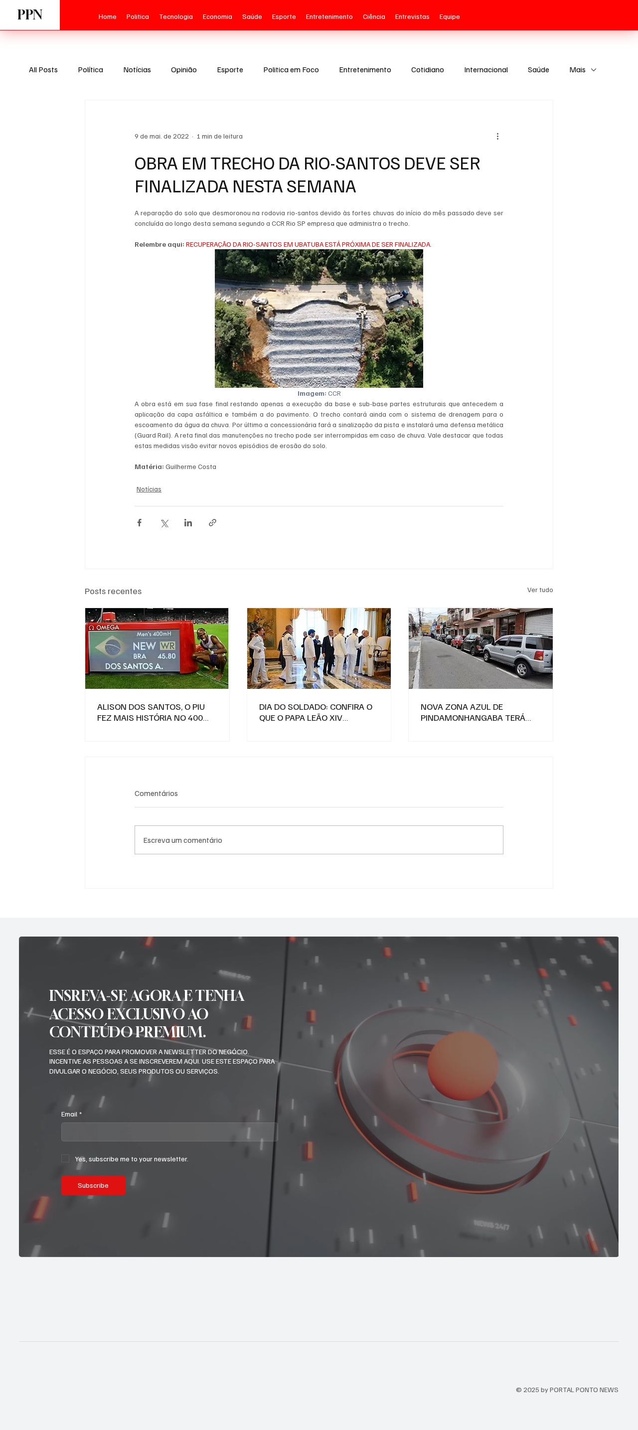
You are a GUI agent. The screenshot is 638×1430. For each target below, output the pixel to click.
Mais (577, 69)
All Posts (43, 69)
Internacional (486, 69)
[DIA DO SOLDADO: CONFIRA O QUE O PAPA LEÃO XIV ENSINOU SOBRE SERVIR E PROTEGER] (319, 648)
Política (90, 69)
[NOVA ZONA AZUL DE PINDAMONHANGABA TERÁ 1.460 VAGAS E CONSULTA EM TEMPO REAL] (481, 648)
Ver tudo (540, 589)
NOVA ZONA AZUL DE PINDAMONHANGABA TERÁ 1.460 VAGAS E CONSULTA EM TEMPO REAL (478, 712)
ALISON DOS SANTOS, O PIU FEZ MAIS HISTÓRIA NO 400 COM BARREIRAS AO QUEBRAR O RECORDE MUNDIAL (155, 712)
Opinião (184, 69)
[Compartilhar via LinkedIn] (188, 522)
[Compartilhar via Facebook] (139, 522)
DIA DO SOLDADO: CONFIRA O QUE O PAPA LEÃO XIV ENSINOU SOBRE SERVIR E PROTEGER (315, 712)
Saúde (538, 69)
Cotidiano (427, 69)
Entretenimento (365, 69)
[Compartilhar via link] (212, 522)
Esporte (230, 69)
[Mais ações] (497, 136)
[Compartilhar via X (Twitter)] (163, 522)
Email (71, 1114)
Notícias (137, 69)
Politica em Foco (291, 69)
